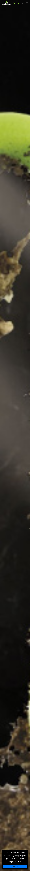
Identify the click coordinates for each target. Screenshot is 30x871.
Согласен (15, 866)
